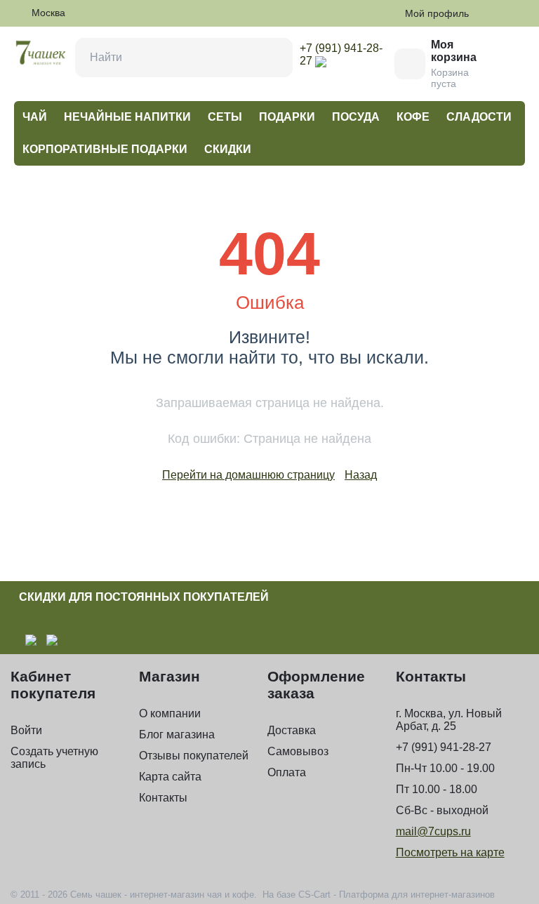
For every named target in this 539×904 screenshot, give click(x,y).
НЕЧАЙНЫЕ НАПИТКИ (127, 117)
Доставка (291, 730)
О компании (170, 713)
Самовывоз (297, 751)
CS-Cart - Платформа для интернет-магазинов (396, 894)
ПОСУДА (356, 117)
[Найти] (273, 57)
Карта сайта (170, 777)
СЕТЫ (225, 117)
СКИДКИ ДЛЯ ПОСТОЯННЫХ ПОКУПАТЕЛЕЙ (144, 597)
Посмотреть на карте (450, 852)
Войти (26, 730)
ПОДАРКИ (287, 117)
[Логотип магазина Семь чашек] (41, 52)
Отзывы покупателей (193, 756)
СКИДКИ (227, 149)
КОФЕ (413, 117)
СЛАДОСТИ (479, 117)
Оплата (286, 772)
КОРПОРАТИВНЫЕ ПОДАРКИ (104, 149)
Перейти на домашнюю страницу (248, 475)
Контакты (163, 798)
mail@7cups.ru (433, 831)
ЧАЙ (34, 117)
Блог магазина (177, 734)
